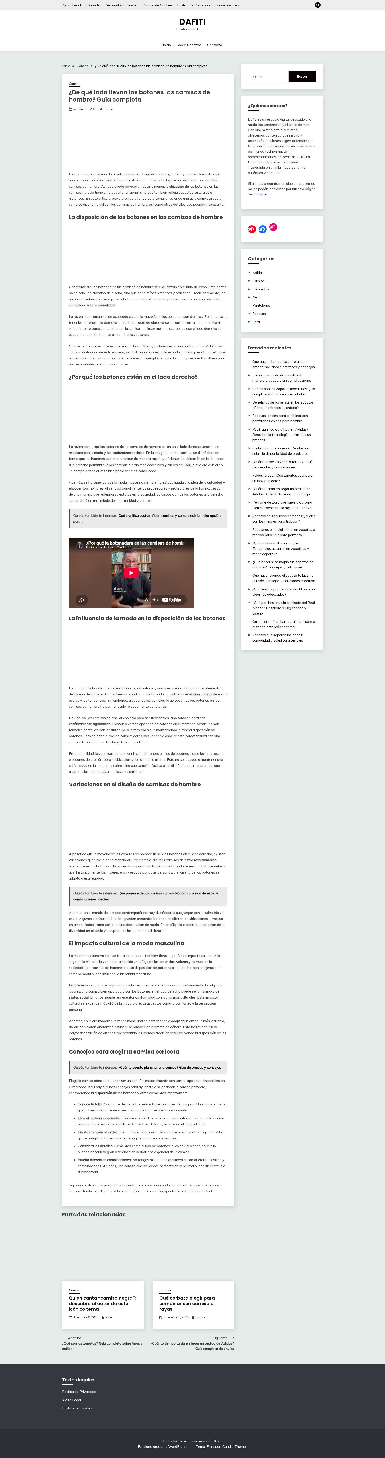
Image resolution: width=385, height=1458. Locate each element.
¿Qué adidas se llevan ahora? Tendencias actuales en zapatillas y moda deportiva (280, 548)
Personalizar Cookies (121, 5)
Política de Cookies (158, 5)
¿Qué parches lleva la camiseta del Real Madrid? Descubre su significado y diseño (283, 607)
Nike (256, 297)
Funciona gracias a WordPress (162, 1446)
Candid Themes (235, 1446)
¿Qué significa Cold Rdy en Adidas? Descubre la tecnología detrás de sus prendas (281, 434)
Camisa (74, 84)
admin (108, 109)
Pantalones (261, 305)
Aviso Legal (71, 5)
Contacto (92, 5)
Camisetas (260, 289)
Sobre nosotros (228, 5)
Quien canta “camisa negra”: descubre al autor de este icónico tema (102, 1303)
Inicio (167, 45)
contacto (260, 194)
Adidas (258, 272)
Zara (256, 322)
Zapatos (259, 313)
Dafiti (192, 22)
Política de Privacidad (194, 5)
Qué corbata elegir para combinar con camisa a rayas (187, 1303)
